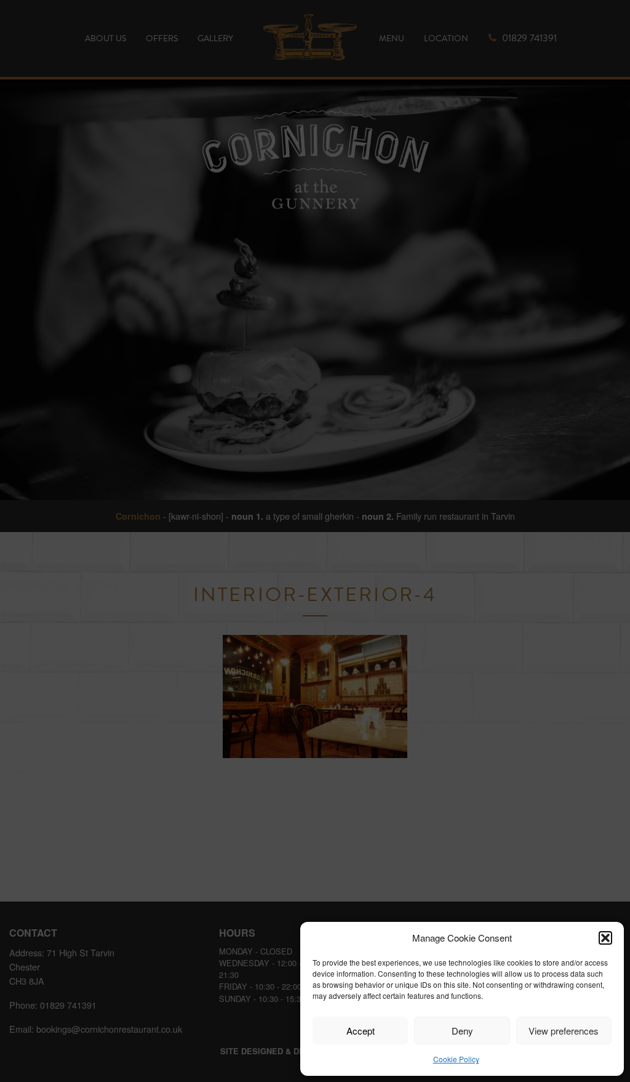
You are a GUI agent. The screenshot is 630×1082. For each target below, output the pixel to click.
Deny (462, 1030)
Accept (360, 1030)
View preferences (563, 1030)
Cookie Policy (456, 1059)
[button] (605, 938)
